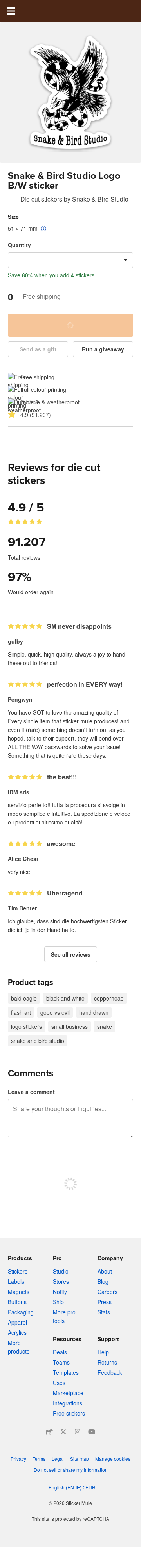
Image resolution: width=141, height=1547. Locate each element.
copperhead (109, 998)
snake (104, 1026)
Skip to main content (6, 6)
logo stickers (26, 1026)
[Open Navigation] (11, 11)
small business (69, 1026)
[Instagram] (77, 1431)
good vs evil (55, 1012)
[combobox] (70, 260)
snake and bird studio (37, 1041)
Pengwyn (20, 699)
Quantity (19, 245)
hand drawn (93, 1012)
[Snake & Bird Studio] (12, 200)
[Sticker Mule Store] (49, 1431)
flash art (21, 1012)
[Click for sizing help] (44, 229)
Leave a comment (31, 1092)
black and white (65, 998)
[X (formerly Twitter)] (63, 1431)
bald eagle (24, 998)
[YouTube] (92, 1431)
